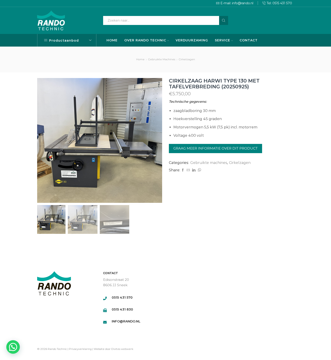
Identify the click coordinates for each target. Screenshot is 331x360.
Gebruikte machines (161, 59)
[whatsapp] (199, 170)
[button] (13, 347)
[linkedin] (194, 170)
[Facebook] (183, 170)
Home (140, 59)
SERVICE (222, 40)
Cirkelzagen (187, 59)
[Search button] (223, 20)
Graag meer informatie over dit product (215, 148)
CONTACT (249, 40)
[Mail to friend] (188, 170)
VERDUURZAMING (192, 40)
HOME (112, 40)
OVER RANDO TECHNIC (145, 40)
